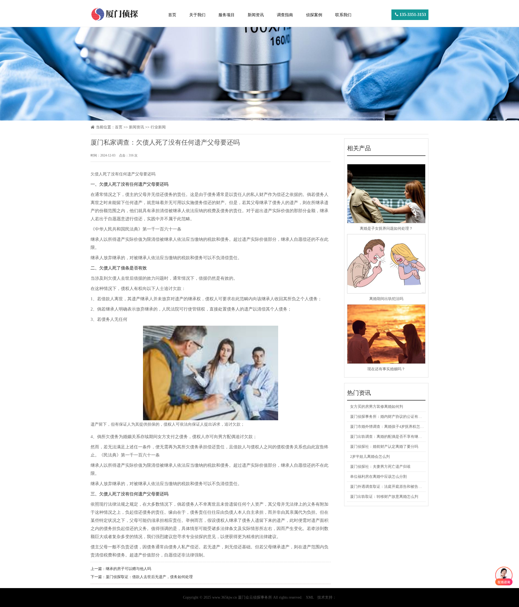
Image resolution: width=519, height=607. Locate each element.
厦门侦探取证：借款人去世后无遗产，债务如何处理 (149, 577)
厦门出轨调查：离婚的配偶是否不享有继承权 (388, 437)
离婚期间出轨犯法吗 (386, 299)
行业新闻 (158, 127)
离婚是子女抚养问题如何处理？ (386, 228)
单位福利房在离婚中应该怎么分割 (378, 477)
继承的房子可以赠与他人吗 (128, 569)
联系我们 (343, 15)
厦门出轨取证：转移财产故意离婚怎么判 (384, 497)
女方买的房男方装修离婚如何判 (376, 407)
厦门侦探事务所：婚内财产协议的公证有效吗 (388, 417)
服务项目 (226, 15)
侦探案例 (314, 15)
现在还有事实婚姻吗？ (386, 369)
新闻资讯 (256, 15)
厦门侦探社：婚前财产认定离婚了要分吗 (384, 447)
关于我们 (197, 15)
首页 (172, 15)
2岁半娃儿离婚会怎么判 (370, 457)
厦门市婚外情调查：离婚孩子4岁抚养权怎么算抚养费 (394, 427)
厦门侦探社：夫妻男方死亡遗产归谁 (380, 467)
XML (310, 597)
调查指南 (285, 15)
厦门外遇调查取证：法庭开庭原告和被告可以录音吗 (393, 487)
